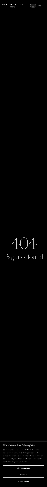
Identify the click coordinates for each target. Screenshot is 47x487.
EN (39, 6)
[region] (23, 464)
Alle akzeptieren (23, 468)
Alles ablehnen (23, 482)
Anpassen (23, 475)
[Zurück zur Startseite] (13, 5)
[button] (44, 5)
